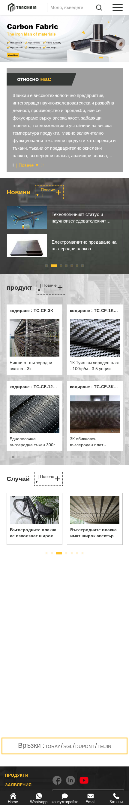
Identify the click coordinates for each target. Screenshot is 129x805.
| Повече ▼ (27, 165)
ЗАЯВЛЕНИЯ (18, 784)
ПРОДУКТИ (16, 775)
